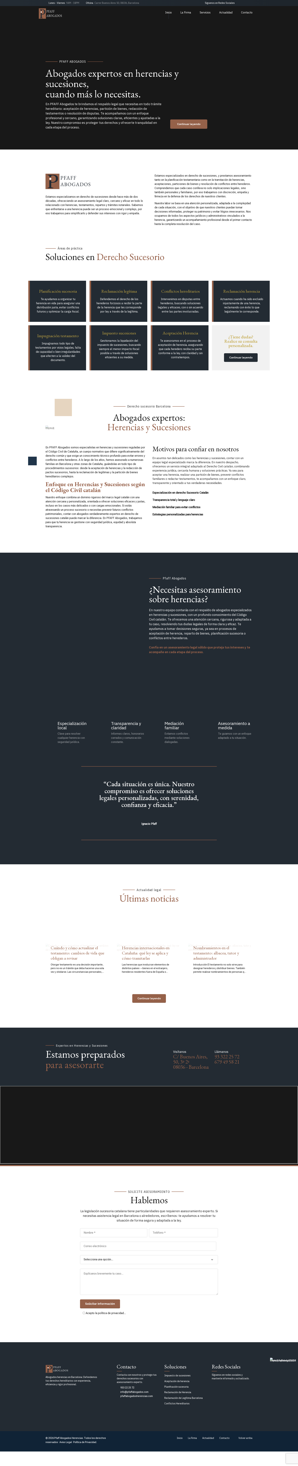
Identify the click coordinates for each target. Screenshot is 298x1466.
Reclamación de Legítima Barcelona (183, 1398)
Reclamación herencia (241, 291)
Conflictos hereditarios (180, 291)
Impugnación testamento (58, 335)
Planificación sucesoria (58, 291)
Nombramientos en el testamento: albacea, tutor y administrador (216, 953)
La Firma (185, 12)
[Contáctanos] (188, 124)
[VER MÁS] (149, 998)
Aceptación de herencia (177, 1381)
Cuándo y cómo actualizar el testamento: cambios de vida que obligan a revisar (77, 953)
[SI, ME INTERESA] (241, 357)
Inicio (168, 12)
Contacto (246, 12)
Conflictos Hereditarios (177, 1403)
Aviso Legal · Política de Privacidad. (78, 1442)
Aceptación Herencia (180, 333)
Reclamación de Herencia (177, 1392)
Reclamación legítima (119, 291)
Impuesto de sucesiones (177, 1375)
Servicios (205, 12)
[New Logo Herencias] (78, 1368)
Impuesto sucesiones (119, 333)
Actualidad (225, 12)
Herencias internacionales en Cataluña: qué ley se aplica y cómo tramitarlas (146, 953)
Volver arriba (245, 1438)
